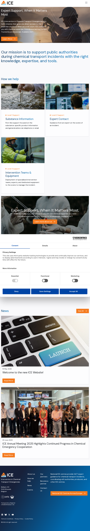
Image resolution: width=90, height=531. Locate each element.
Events (30, 490)
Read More (8, 381)
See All (81, 311)
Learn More (7, 39)
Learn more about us (43, 221)
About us (31, 474)
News (29, 485)
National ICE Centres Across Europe (67, 493)
